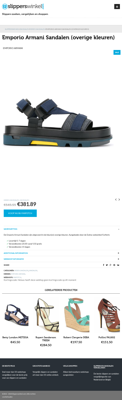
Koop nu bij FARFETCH (20, 213)
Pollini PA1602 (106, 337)
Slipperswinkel (12, 29)
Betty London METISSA (15, 337)
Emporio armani (18, 274)
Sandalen (24, 29)
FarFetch (17, 277)
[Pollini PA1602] (107, 315)
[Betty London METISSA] (15, 315)
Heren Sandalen (37, 29)
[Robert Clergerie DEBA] (76, 315)
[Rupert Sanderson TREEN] (46, 315)
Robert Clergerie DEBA (76, 337)
